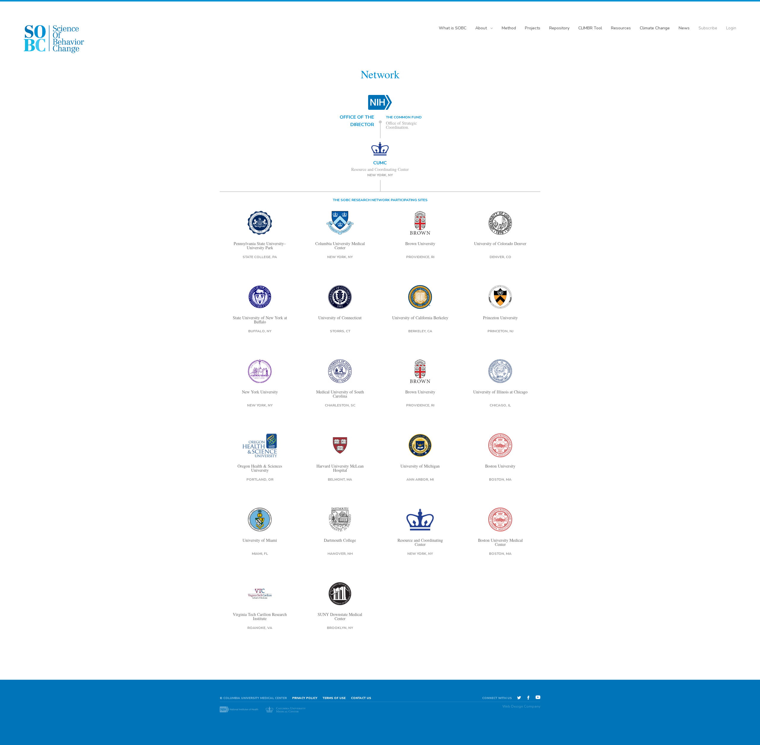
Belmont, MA (340, 479)
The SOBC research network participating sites (380, 200)
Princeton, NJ (500, 331)
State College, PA (260, 257)
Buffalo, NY (259, 331)
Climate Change (655, 28)
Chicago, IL (500, 405)
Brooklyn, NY (340, 627)
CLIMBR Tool (590, 28)
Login (731, 28)
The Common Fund (404, 117)
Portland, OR (259, 479)
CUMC (380, 163)
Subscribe (708, 28)
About (481, 28)
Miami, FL (260, 553)
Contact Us (361, 698)
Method (509, 28)
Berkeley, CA (420, 331)
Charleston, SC (340, 405)
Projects (532, 28)
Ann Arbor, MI (420, 479)
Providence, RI (420, 257)
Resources (621, 28)
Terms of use (334, 698)
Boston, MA (500, 479)
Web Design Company (521, 706)
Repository (559, 28)
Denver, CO (500, 257)
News (684, 28)
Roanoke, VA (259, 627)
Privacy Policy (304, 698)
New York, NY (380, 175)
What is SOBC (452, 28)
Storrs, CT (340, 331)
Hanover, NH (340, 553)
